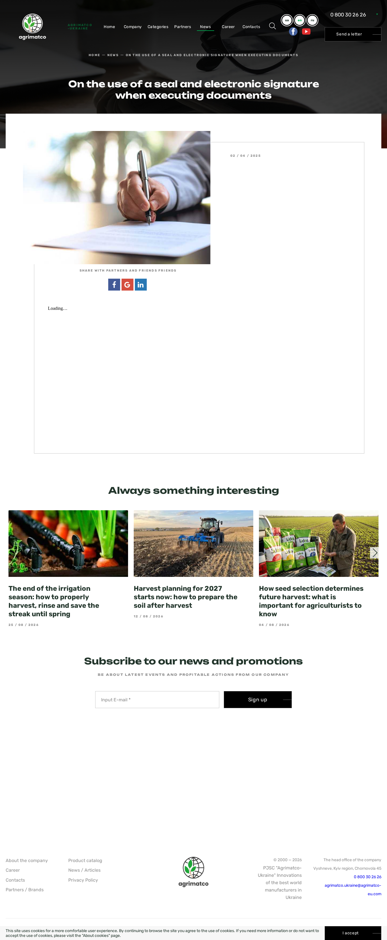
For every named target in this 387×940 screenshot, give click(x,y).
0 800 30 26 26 (348, 15)
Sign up (257, 699)
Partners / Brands (25, 889)
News (205, 26)
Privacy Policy (83, 880)
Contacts (251, 26)
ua (287, 20)
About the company (27, 860)
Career (228, 26)
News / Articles (84, 870)
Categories (158, 26)
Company (133, 26)
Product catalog (85, 860)
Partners (182, 26)
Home (109, 26)
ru (312, 20)
